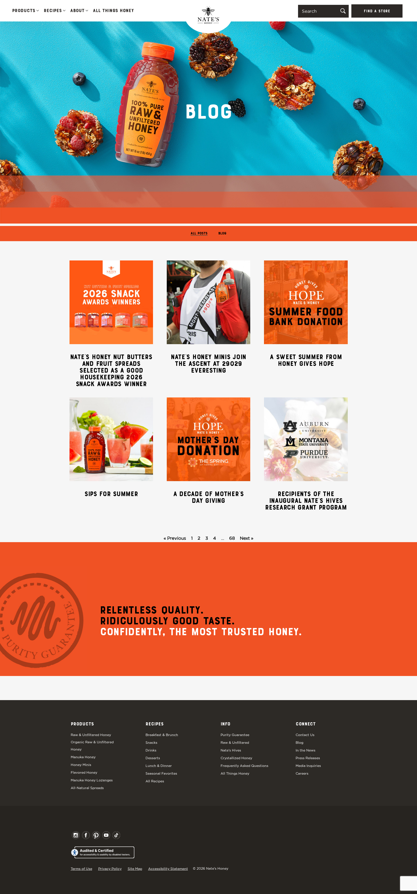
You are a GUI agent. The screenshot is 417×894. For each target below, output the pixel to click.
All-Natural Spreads (87, 788)
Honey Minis (81, 765)
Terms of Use (81, 869)
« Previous (175, 538)
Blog (222, 233)
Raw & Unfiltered (235, 742)
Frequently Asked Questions (244, 766)
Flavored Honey (84, 772)
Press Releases (308, 758)
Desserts (153, 758)
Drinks (151, 750)
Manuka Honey (83, 757)
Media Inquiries (308, 766)
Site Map (135, 869)
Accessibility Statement (168, 869)
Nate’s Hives (231, 750)
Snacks (151, 742)
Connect (306, 724)
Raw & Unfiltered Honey (91, 735)
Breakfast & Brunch (162, 735)
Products (23, 10)
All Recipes (155, 781)
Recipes (53, 10)
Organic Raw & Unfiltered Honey (92, 745)
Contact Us (305, 735)
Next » (246, 538)
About (77, 10)
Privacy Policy (110, 869)
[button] (38, 10)
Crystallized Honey (236, 758)
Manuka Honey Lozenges (92, 780)
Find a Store (377, 11)
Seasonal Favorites (161, 773)
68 (232, 538)
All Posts (199, 233)
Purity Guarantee (235, 735)
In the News (305, 750)
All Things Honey (113, 10)
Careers (302, 773)
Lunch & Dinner (159, 766)
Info (225, 724)
